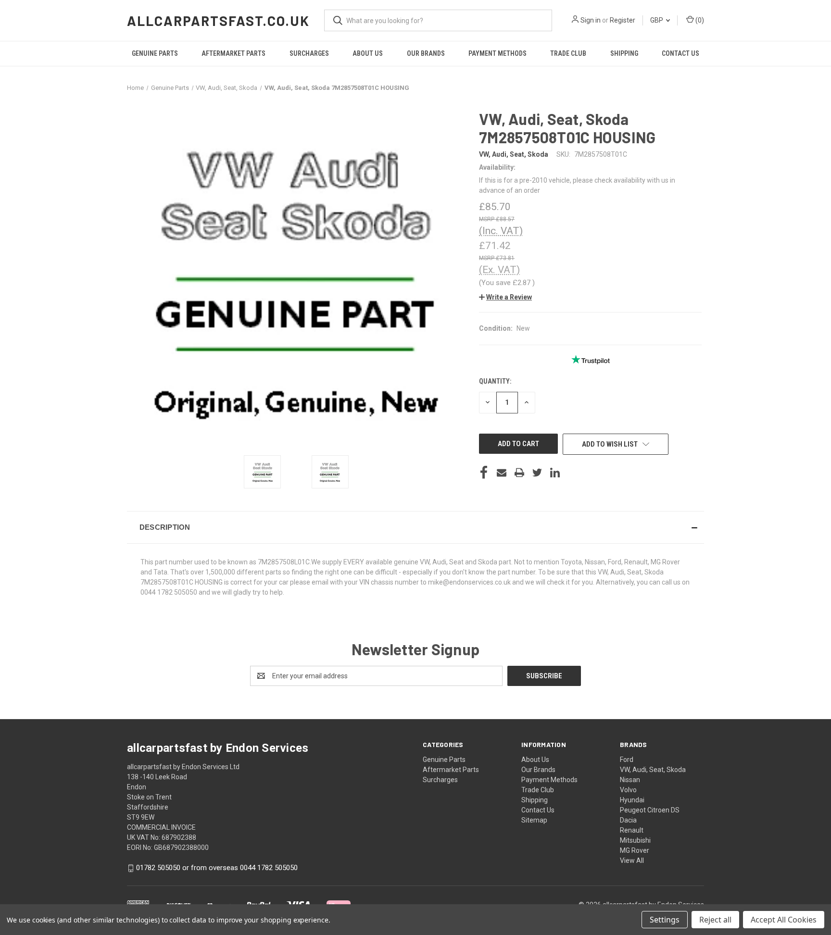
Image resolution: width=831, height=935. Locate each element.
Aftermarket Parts (233, 53)
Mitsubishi (635, 840)
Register (622, 20)
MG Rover (634, 850)
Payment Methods (497, 53)
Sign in (590, 20)
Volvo (628, 790)
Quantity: (495, 381)
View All (632, 860)
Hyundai (632, 800)
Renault (631, 830)
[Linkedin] (555, 472)
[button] (505, 297)
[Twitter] (537, 472)
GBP (657, 20)
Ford (626, 759)
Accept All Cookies (784, 919)
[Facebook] (484, 472)
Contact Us (680, 53)
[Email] (501, 472)
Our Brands (426, 53)
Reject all (715, 919)
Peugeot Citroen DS (650, 810)
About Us (368, 53)
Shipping (624, 53)
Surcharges (309, 53)
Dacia (628, 820)
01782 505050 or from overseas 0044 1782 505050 (217, 867)
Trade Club (568, 53)
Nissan (630, 780)
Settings (665, 919)
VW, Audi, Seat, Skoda (653, 769)
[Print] (519, 472)
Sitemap (534, 820)
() (699, 20)
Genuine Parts (155, 53)
